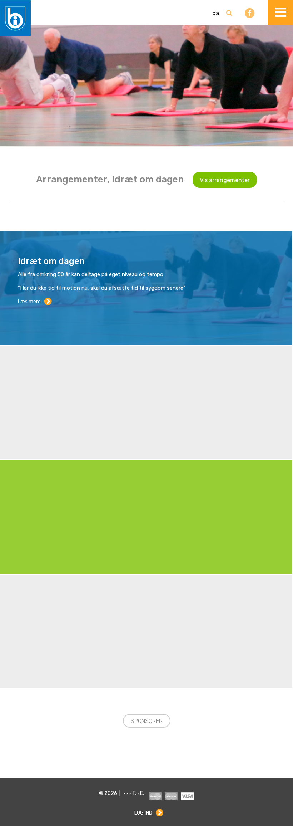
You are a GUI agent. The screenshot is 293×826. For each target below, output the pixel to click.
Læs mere (29, 302)
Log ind (143, 813)
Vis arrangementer (225, 180)
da (215, 13)
